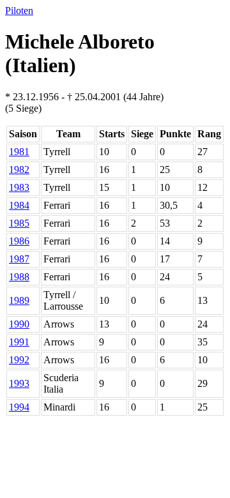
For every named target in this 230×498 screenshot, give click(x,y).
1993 (19, 383)
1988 (19, 276)
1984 (19, 205)
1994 (19, 407)
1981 (19, 151)
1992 (19, 359)
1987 (19, 258)
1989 (19, 300)
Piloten (19, 10)
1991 (19, 341)
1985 (19, 223)
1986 (19, 241)
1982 (19, 169)
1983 (19, 187)
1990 (19, 324)
